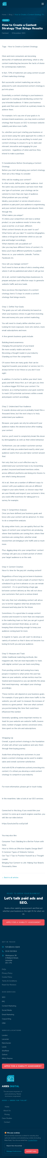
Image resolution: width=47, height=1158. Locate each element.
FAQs (4, 969)
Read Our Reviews (9, 985)
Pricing (7, 1114)
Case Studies (7, 1118)
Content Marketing (9, 1006)
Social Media (7, 1010)
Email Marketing (8, 1014)
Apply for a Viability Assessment (23, 922)
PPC (3, 1001)
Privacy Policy (7, 973)
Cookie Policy (7, 977)
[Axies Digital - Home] (4, 3)
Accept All (31, 1151)
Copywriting (6, 1019)
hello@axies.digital (12, 947)
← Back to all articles (10, 877)
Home (4, 14)
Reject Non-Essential (14, 1146)
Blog (10, 14)
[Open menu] (42, 3)
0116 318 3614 (11, 951)
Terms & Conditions (9, 981)
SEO (3, 997)
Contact (7, 1122)
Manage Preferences (14, 1151)
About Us (7, 1110)
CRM (3, 1023)
